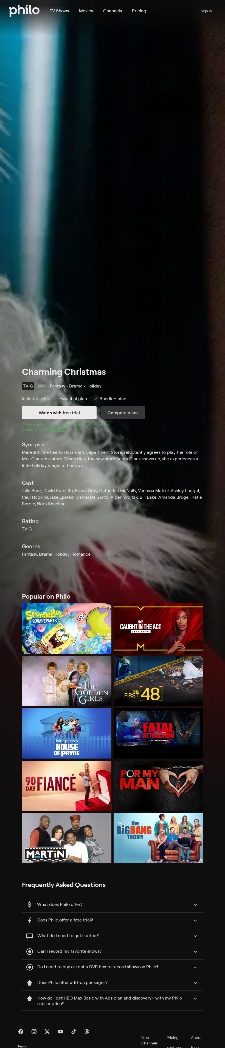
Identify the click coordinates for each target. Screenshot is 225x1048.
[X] (47, 1031)
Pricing (139, 10)
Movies (86, 10)
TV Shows (59, 10)
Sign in (206, 10)
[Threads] (86, 1031)
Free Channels (149, 1040)
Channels (112, 10)
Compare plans (123, 412)
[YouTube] (60, 1031)
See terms (59, 429)
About (196, 1037)
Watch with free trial (59, 412)
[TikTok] (73, 1031)
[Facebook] (21, 1031)
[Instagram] (34, 1031)
